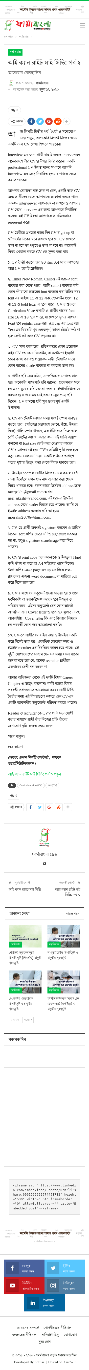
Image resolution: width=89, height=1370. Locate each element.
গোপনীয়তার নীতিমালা (58, 1327)
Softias (39, 1362)
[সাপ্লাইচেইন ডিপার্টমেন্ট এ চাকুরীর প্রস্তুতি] (63, 936)
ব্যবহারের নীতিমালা (24, 1334)
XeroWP (69, 1362)
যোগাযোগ (70, 1334)
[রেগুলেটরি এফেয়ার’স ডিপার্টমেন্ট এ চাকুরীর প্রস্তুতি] (25, 981)
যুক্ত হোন (45, 1341)
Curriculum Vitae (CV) (31, 785)
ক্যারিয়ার (15, 51)
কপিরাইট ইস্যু (50, 1334)
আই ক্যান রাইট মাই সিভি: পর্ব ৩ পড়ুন (35, 774)
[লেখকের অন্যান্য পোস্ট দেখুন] (44, 837)
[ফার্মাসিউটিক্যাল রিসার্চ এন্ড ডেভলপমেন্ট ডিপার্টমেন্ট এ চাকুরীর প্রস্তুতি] (63, 981)
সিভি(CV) (52, 785)
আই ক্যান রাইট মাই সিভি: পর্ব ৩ (67, 892)
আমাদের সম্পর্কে (28, 1327)
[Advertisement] (44, 1117)
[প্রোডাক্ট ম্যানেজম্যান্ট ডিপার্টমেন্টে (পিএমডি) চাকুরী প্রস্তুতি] (25, 936)
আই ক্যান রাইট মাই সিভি (25, 889)
